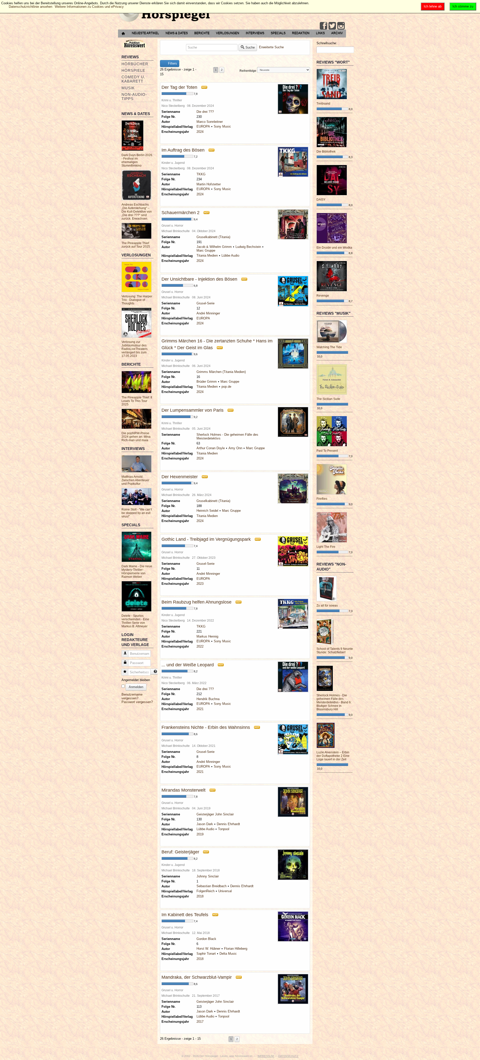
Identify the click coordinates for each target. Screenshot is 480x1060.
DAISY (321, 199)
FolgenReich (205, 891)
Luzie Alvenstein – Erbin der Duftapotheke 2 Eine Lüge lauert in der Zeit (333, 756)
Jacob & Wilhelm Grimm (214, 247)
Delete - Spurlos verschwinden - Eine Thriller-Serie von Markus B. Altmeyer (135, 621)
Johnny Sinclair (207, 876)
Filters (172, 63)
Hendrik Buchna (208, 699)
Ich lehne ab (433, 6)
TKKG (201, 174)
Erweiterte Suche (271, 47)
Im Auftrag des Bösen (183, 150)
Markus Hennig (207, 636)
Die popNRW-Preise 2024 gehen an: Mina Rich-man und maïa (136, 436)
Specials (278, 33)
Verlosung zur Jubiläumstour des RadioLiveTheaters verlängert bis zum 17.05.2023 (135, 349)
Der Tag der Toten (179, 87)
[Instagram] (341, 26)
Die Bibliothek (326, 151)
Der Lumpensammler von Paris (193, 410)
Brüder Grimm (206, 381)
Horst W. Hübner (208, 948)
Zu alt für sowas (327, 605)
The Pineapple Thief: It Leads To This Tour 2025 (137, 401)
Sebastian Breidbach (211, 886)
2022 (200, 646)
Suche (250, 47)
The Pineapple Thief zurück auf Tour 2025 (136, 244)
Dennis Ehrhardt (228, 824)
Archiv (337, 33)
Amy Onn (235, 448)
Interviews (255, 33)
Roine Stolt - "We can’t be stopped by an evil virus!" (137, 513)
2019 (200, 834)
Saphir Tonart (206, 953)
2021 (200, 709)
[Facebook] (323, 26)
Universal (225, 891)
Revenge (322, 295)
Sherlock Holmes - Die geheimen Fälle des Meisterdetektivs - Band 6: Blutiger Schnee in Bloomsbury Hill (334, 702)
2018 (200, 896)
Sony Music (222, 126)
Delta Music (228, 953)
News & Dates (177, 33)
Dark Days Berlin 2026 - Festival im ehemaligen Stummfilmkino (137, 160)
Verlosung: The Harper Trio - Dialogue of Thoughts (137, 300)
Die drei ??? (205, 112)
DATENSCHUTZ (288, 1055)
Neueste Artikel (145, 33)
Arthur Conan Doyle (210, 448)
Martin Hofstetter (208, 184)
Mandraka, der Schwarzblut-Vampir (197, 977)
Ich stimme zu (462, 6)
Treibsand (323, 103)
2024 (200, 132)
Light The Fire (325, 547)
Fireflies (321, 498)
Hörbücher (135, 64)
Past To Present (327, 450)
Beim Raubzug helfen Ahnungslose (197, 602)
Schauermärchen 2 (181, 212)
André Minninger (208, 313)
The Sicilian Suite (328, 399)
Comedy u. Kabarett (133, 79)
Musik (128, 88)
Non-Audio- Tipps (134, 96)
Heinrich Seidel (207, 510)
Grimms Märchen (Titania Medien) (221, 372)
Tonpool (223, 829)
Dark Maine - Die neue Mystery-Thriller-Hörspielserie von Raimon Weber (137, 572)
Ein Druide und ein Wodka (334, 247)
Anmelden (136, 687)
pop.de (226, 386)
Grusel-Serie (205, 303)
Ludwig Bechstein (248, 247)
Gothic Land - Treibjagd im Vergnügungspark (206, 539)
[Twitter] (332, 26)
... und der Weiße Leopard (188, 664)
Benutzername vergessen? (132, 696)
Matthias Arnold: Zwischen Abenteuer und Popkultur (135, 480)
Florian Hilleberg (235, 948)
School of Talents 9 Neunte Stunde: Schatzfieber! (334, 650)
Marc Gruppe (205, 250)
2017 (200, 1021)
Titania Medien (207, 255)
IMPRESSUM (266, 1055)
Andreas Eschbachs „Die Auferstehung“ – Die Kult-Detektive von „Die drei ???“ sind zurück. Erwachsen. (137, 211)
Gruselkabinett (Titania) (213, 237)
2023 (200, 584)
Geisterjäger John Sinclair (215, 814)
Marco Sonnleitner (209, 122)
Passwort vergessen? (137, 702)
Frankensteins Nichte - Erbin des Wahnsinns (206, 727)
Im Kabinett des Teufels (185, 914)
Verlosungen (227, 33)
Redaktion (301, 33)
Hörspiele (133, 70)
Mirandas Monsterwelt (184, 790)
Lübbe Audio (230, 255)
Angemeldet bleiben (136, 680)
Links (320, 33)
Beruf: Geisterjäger (181, 851)
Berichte (202, 33)
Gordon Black (206, 939)
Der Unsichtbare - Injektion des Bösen (199, 279)
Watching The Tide (329, 347)
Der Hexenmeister (180, 476)
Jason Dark (204, 824)
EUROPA (203, 126)
